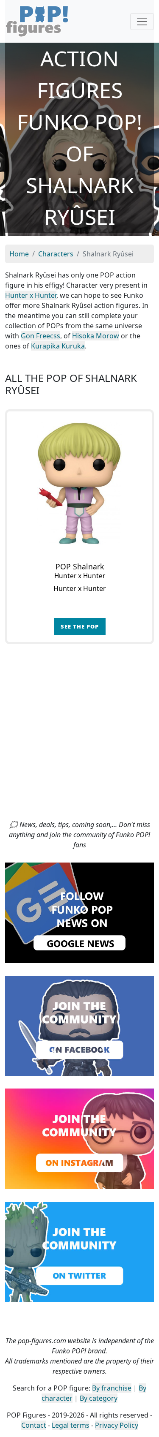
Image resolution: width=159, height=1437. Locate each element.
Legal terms (70, 1425)
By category (98, 1398)
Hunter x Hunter (30, 295)
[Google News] (79, 912)
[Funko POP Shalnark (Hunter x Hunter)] (79, 483)
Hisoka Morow (95, 335)
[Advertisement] (79, 736)
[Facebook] (79, 1025)
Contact (33, 1425)
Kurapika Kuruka (58, 346)
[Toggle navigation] (142, 21)
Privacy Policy (116, 1425)
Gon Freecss (40, 335)
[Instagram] (79, 1138)
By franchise (111, 1388)
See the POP (80, 626)
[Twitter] (79, 1251)
